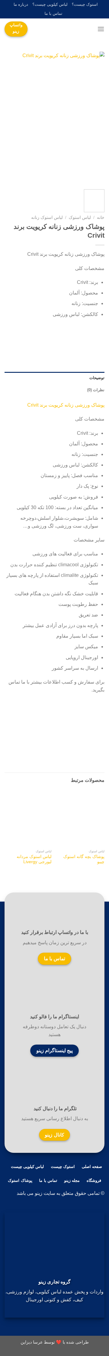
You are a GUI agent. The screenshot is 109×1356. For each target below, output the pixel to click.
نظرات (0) (95, 390)
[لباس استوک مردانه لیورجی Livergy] (28, 818)
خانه (100, 217)
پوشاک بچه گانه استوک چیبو (83, 859)
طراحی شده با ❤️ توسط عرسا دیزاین (55, 1342)
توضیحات (96, 378)
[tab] (54, 378)
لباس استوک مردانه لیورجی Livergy (34, 859)
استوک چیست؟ (85, 4)
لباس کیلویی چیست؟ (50, 4)
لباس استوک (80, 217)
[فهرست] (100, 28)
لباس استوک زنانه (47, 217)
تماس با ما (53, 13)
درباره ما (21, 4)
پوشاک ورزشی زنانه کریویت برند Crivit (65, 405)
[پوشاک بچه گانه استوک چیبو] (81, 818)
